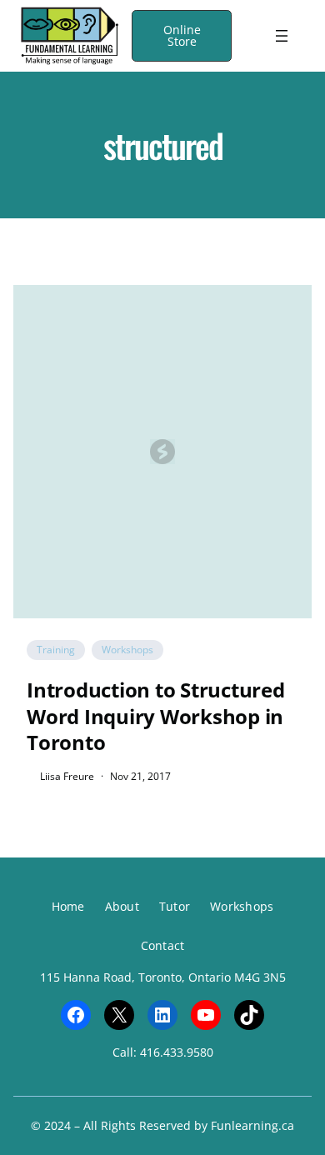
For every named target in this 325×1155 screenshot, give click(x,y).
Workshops (127, 649)
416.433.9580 (176, 1052)
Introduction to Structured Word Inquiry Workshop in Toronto (156, 716)
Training (56, 649)
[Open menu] (282, 36)
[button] (182, 36)
